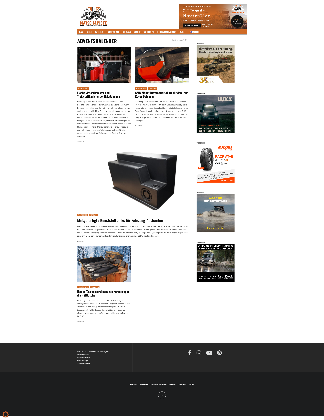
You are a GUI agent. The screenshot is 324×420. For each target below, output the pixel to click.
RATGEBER (99, 31)
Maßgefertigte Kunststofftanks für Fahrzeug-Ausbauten (120, 220)
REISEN (89, 31)
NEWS (81, 31)
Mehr (181, 31)
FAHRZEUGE (126, 31)
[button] (5, 414)
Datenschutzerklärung (159, 384)
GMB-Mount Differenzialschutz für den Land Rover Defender (161, 94)
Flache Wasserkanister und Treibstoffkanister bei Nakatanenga (98, 94)
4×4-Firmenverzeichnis (166, 31)
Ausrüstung (83, 88)
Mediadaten (133, 384)
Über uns (172, 384)
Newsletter (182, 384)
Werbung (153, 88)
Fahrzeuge (82, 215)
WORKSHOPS (149, 31)
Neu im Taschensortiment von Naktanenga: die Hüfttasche (103, 293)
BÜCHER (137, 31)
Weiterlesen (80, 142)
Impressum (144, 384)
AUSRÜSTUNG (113, 31)
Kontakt (191, 384)
